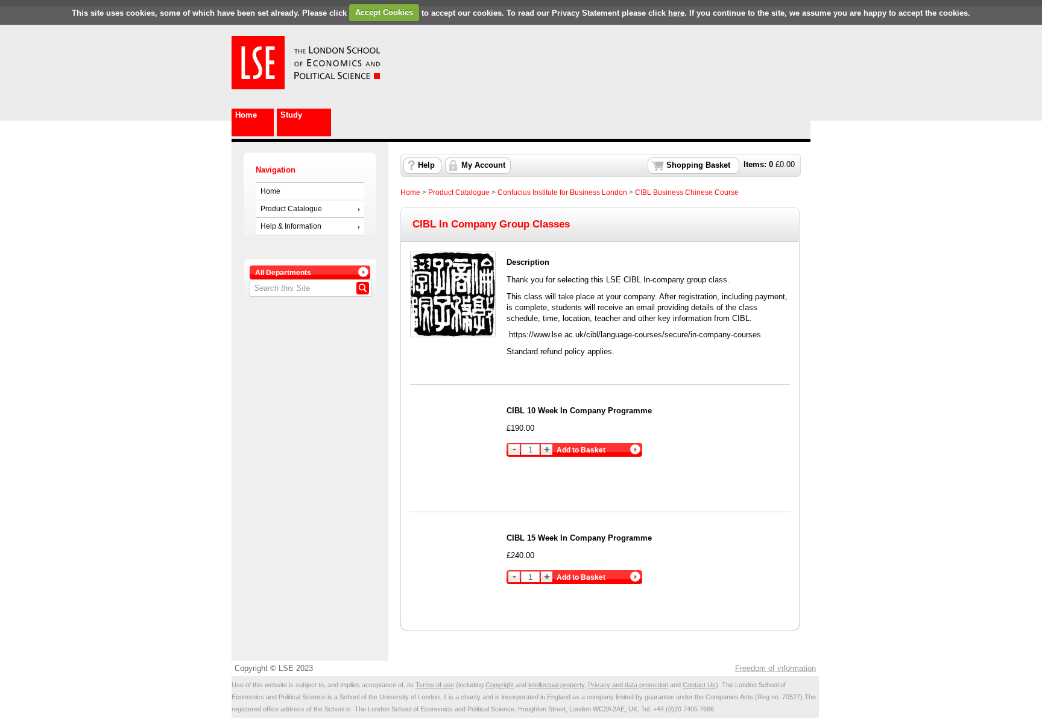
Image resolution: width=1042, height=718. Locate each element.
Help (426, 165)
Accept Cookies (384, 12)
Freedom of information (775, 668)
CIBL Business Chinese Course (687, 192)
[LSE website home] (258, 86)
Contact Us (699, 684)
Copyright (499, 684)
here (676, 12)
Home (246, 114)
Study (291, 114)
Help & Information (290, 226)
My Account (483, 165)
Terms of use (434, 684)
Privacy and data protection (628, 684)
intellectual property (556, 684)
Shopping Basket (698, 165)
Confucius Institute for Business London (562, 192)
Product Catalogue (291, 208)
